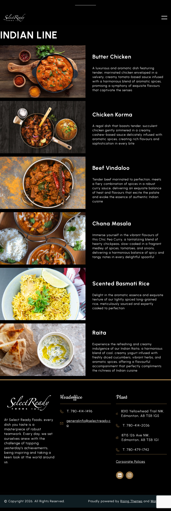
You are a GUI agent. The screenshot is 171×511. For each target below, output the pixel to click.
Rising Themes (131, 501)
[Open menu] (164, 17)
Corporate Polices (130, 462)
